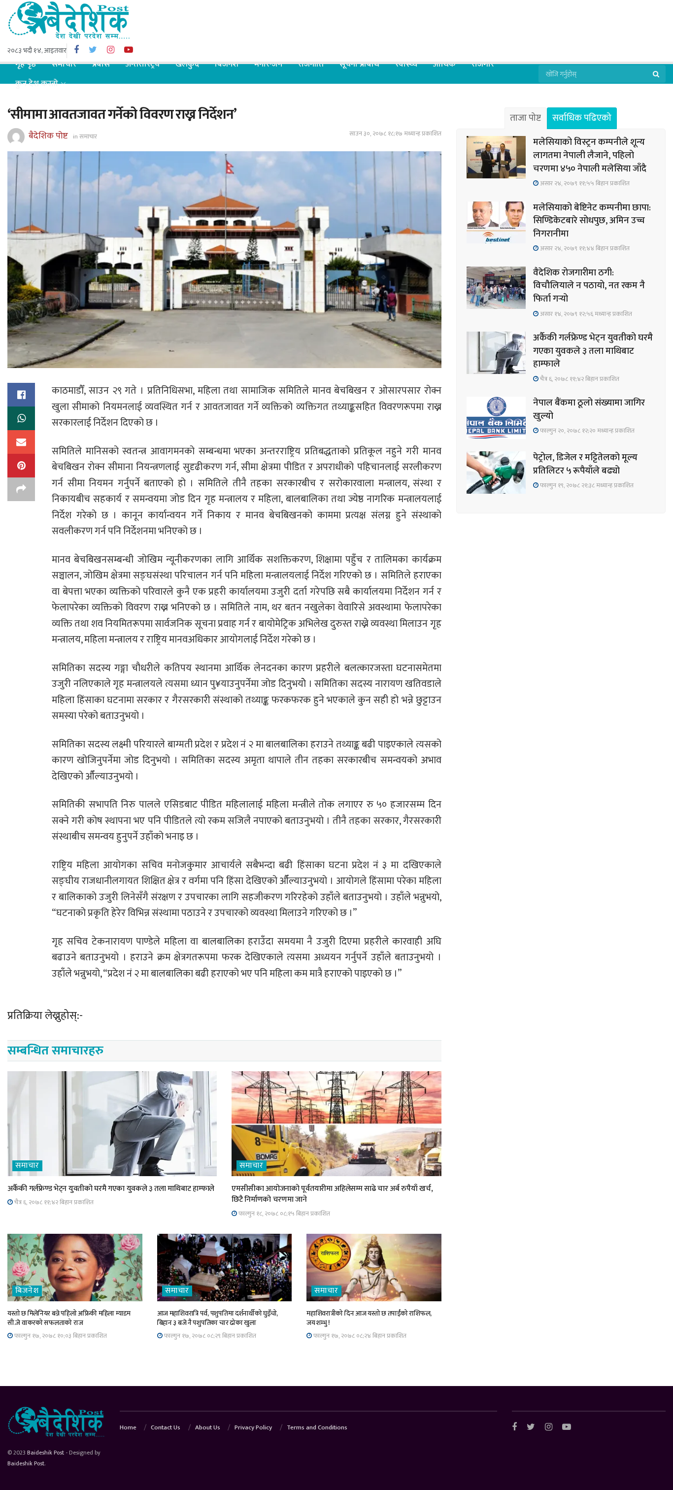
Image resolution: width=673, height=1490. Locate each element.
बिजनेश (226, 64)
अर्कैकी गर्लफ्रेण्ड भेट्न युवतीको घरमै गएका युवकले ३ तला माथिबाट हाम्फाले (110, 1188)
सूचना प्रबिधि (359, 64)
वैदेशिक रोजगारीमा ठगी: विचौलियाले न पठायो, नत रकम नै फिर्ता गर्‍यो (589, 285)
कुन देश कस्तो (36, 84)
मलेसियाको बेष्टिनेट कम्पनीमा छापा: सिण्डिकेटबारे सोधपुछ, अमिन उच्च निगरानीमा (592, 220)
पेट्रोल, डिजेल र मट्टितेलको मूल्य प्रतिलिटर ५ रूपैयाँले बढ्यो (585, 464)
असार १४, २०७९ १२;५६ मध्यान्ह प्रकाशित (585, 313)
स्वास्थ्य (406, 64)
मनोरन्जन (268, 64)
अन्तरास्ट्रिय (143, 64)
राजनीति (311, 64)
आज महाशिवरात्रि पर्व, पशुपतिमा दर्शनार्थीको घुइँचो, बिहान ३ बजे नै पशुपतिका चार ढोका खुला (217, 1318)
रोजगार (482, 64)
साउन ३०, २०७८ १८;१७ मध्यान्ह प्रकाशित (395, 133)
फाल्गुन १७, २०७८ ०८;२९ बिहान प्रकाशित (209, 1335)
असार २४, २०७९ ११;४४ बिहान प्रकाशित (584, 248)
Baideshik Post (45, 1452)
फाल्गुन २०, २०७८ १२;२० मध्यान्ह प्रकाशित (586, 430)
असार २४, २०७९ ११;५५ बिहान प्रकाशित (584, 183)
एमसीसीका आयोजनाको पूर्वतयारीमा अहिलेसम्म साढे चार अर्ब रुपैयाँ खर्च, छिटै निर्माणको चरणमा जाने (332, 1194)
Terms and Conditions (317, 1427)
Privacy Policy (253, 1427)
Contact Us (165, 1427)
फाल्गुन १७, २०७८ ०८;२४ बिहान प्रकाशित (359, 1335)
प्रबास (101, 64)
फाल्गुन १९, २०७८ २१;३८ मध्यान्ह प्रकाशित (586, 485)
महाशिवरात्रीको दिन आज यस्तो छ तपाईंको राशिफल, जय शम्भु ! (369, 1318)
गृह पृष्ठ (25, 64)
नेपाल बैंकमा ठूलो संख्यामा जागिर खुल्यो (589, 409)
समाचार (64, 64)
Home (128, 1427)
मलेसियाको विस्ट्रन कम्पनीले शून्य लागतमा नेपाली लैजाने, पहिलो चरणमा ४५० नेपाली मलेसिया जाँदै (589, 155)
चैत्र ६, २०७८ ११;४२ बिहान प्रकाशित (53, 1202)
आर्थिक (444, 64)
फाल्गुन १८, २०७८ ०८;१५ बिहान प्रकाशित (283, 1213)
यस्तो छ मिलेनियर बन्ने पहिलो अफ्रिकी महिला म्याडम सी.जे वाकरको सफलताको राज (69, 1318)
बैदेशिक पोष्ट (48, 136)
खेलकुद (187, 64)
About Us (207, 1427)
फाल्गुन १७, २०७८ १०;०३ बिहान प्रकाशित (60, 1335)
